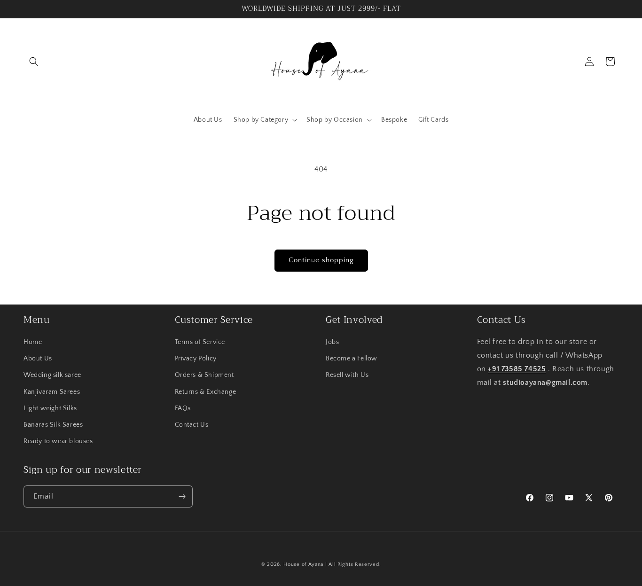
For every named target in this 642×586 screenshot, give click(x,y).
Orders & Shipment (204, 375)
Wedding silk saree (52, 375)
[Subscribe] (182, 496)
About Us (37, 358)
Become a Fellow (351, 358)
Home (32, 342)
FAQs (183, 408)
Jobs (332, 342)
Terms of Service (200, 342)
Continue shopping (321, 260)
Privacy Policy (196, 358)
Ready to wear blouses (58, 441)
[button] (33, 61)
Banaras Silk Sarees (53, 425)
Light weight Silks (50, 408)
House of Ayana (303, 564)
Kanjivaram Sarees (51, 392)
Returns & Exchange (205, 392)
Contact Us (192, 425)
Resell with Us (347, 375)
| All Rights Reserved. (353, 564)
